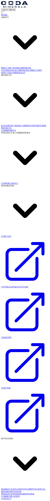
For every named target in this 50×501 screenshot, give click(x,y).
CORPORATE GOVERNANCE (16, 69)
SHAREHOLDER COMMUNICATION (17, 495)
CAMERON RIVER (30, 125)
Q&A (15, 287)
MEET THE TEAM (9, 68)
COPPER (5, 183)
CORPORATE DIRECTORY (29, 70)
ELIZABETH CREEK (11, 125)
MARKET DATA (9, 489)
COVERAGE (7, 287)
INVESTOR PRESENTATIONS (11, 492)
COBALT (13, 183)
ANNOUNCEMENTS (26, 489)
